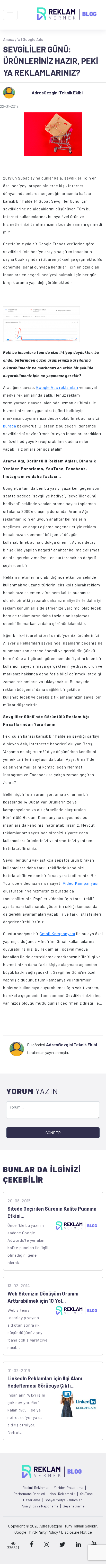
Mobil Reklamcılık (62, 1494)
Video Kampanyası (81, 883)
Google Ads (33, 39)
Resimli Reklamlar (36, 1488)
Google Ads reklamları (57, 387)
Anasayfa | (13, 39)
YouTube (86, 1494)
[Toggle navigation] (10, 15)
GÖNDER (53, 1132)
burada (9, 425)
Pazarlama (31, 1500)
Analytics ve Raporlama (40, 1506)
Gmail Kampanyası (57, 933)
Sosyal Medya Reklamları (64, 1500)
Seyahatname (73, 1506)
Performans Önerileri (29, 1494)
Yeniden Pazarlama (68, 1488)
